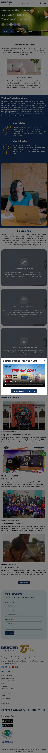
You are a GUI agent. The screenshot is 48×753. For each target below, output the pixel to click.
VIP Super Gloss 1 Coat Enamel (24, 391)
